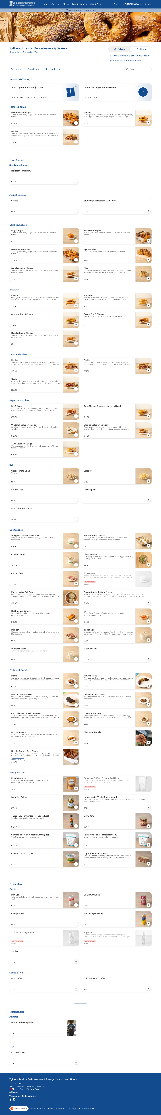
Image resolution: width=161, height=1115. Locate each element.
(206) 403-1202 (16, 1083)
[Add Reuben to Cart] (76, 142)
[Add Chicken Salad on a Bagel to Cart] (148, 435)
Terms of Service (37, 1108)
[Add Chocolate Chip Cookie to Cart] (148, 705)
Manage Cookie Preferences (82, 1108)
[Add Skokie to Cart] (148, 370)
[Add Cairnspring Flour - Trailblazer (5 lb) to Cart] (148, 845)
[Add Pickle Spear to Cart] (148, 500)
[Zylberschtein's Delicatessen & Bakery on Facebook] (10, 1100)
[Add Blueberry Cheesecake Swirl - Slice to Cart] (148, 211)
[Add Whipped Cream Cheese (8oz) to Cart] (76, 546)
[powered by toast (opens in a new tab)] (18, 1108)
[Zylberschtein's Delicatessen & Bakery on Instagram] (13, 1100)
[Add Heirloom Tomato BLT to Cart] (76, 181)
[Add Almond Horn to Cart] (148, 686)
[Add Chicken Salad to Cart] (76, 565)
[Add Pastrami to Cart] (76, 640)
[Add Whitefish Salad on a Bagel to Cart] (76, 435)
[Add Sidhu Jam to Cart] (148, 826)
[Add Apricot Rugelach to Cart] (76, 742)
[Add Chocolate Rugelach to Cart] (148, 742)
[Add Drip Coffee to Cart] (76, 989)
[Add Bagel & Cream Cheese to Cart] (76, 278)
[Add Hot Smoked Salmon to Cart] (76, 621)
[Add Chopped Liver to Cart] (148, 565)
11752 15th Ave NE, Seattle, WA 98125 (26, 1086)
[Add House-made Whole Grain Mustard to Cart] (148, 807)
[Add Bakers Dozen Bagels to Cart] (76, 123)
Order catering (29, 1096)
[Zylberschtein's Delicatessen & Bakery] (22, 3)
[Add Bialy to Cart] (148, 278)
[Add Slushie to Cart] (76, 211)
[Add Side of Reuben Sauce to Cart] (76, 519)
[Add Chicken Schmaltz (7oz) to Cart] (76, 864)
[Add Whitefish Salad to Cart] (76, 659)
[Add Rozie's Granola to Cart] (76, 788)
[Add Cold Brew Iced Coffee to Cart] (148, 989)
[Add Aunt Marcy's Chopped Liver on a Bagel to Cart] (148, 416)
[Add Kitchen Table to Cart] (76, 1062)
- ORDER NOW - (132, 4)
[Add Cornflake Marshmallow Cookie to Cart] (76, 724)
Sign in (148, 4)
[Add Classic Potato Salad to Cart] (76, 481)
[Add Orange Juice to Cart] (76, 924)
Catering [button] (55, 4)
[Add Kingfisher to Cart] (148, 305)
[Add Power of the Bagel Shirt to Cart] (76, 1033)
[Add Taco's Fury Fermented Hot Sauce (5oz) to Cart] (76, 826)
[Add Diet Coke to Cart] (76, 905)
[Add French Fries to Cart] (76, 500)
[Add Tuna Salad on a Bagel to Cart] (76, 454)
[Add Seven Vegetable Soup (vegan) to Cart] (148, 602)
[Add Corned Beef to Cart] (76, 583)
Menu (66, 4)
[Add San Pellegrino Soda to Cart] (148, 924)
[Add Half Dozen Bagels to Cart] (148, 241)
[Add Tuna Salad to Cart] (148, 640)
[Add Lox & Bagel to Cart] (76, 416)
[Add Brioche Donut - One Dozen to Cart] (76, 761)
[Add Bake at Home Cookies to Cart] (148, 546)
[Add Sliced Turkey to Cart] (148, 659)
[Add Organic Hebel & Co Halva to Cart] (148, 864)
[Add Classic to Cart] (76, 389)
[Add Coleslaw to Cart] (148, 481)
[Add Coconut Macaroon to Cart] (148, 724)
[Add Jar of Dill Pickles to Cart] (76, 807)
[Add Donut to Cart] (76, 686)
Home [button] (45, 4)
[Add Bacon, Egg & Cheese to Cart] (148, 324)
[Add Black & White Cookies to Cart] (76, 705)
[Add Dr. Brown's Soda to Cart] (148, 905)
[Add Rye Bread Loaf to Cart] (148, 260)
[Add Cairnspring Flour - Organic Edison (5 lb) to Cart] (76, 845)
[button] (96, 4)
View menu (14, 1096)
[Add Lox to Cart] (148, 621)
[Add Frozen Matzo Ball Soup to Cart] (76, 602)
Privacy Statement (57, 1108)
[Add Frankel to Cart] (148, 123)
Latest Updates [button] (79, 4)
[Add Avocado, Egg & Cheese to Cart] (76, 324)
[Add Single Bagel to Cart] (76, 241)
